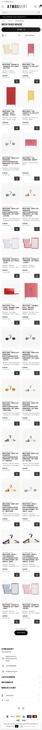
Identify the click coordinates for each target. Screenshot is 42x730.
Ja (16, 726)
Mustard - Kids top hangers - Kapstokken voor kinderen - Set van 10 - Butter (30, 212)
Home (3, 21)
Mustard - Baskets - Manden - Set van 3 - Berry (30, 606)
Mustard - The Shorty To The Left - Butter (30, 113)
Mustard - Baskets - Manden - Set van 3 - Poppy (30, 261)
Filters (20, 30)
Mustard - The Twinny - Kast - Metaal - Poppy (8, 113)
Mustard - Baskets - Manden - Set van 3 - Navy (10, 606)
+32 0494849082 (11, 666)
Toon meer (21, 633)
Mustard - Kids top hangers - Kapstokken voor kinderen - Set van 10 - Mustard (10, 507)
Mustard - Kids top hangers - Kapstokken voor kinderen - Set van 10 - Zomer (30, 406)
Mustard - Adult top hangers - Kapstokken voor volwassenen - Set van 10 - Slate (30, 558)
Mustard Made (19, 21)
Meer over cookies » (30, 726)
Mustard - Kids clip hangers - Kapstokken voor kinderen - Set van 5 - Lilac (10, 161)
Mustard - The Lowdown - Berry (29, 159)
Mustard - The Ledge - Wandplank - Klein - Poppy (10, 307)
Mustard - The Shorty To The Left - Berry (30, 66)
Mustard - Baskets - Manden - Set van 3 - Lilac (10, 261)
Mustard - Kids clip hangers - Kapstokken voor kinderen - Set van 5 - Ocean (10, 212)
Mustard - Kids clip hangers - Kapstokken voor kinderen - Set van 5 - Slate (10, 356)
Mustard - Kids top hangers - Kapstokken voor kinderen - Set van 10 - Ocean (30, 457)
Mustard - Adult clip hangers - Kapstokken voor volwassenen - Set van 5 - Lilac (30, 507)
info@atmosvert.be (11, 671)
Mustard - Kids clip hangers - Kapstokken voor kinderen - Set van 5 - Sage (30, 356)
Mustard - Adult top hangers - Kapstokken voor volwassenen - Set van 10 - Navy (10, 558)
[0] (39, 6)
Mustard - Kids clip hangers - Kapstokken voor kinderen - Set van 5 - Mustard (10, 406)
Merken (10, 21)
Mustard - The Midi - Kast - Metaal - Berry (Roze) (30, 307)
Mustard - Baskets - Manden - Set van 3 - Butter (10, 66)
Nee (21, 726)
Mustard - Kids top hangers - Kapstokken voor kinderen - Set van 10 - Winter (10, 457)
